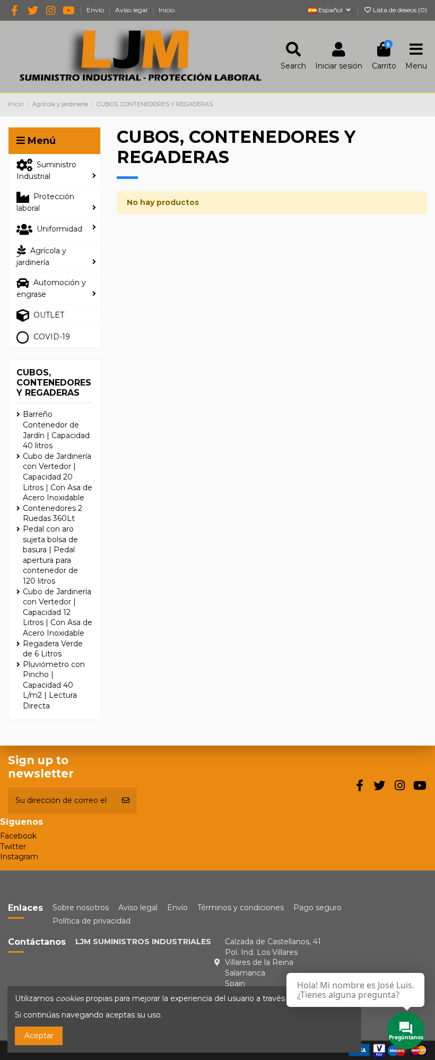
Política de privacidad (91, 921)
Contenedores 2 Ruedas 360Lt (52, 513)
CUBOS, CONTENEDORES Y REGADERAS (53, 382)
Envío (96, 10)
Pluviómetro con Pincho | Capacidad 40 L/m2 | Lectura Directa (54, 685)
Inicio (167, 10)
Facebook (18, 836)
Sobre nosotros (81, 907)
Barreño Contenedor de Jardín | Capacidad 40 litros (56, 429)
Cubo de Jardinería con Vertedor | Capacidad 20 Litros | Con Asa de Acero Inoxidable (57, 476)
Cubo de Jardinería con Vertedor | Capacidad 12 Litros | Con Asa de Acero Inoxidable (57, 612)
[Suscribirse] (126, 801)
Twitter (13, 846)
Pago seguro (317, 907)
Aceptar (39, 1035)
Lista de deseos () (399, 10)
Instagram (19, 856)
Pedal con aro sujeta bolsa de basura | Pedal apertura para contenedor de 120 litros (50, 555)
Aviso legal (132, 10)
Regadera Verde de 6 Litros (53, 649)
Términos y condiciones (240, 907)
